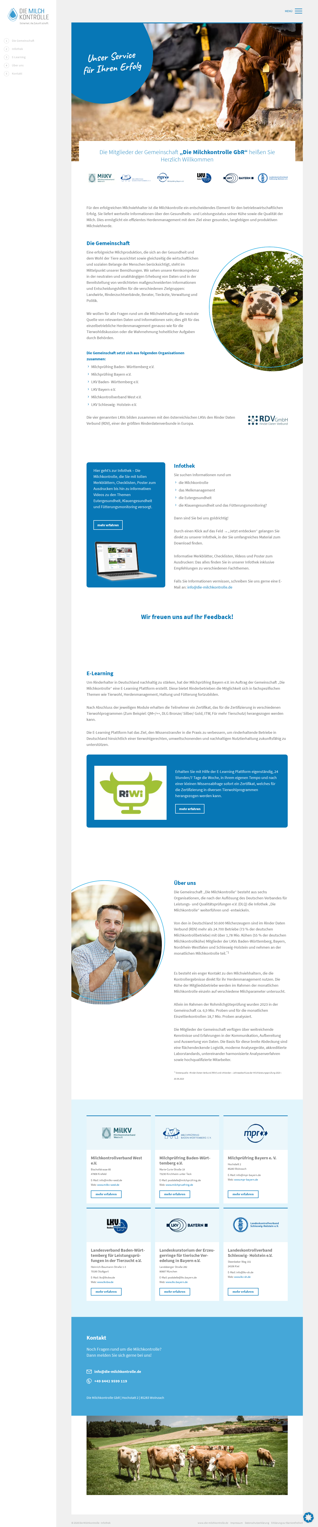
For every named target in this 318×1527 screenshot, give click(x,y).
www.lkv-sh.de (242, 1277)
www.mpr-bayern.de (246, 1179)
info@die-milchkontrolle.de (209, 587)
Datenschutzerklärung (257, 1522)
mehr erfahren (108, 525)
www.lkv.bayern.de (177, 1282)
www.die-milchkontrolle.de (213, 1522)
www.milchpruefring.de (179, 1185)
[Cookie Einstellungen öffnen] (308, 1517)
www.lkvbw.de (105, 1282)
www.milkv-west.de (108, 1185)
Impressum (236, 1522)
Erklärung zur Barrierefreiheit (287, 1522)
